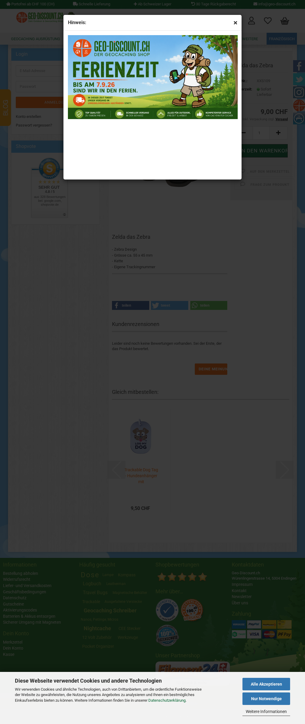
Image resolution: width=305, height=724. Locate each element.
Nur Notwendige (266, 698)
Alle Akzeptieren (266, 684)
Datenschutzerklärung (167, 700)
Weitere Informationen (266, 711)
